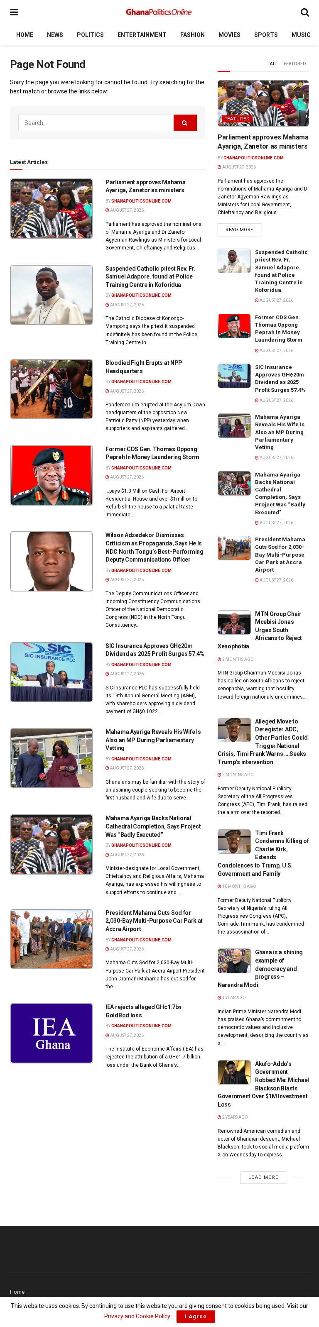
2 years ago (234, 1117)
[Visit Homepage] (159, 12)
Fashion (192, 35)
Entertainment (142, 35)
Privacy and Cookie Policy (137, 1316)
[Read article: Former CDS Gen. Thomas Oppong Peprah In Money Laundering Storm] (51, 475)
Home (24, 35)
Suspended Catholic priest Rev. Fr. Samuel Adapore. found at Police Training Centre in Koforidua (150, 276)
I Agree (196, 1316)
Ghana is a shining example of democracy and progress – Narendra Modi (260, 968)
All (274, 63)
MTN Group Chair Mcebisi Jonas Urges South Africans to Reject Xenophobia (260, 630)
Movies (229, 35)
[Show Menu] (14, 12)
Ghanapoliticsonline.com (141, 201)
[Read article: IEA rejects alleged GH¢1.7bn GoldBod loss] (51, 1033)
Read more (243, 229)
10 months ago (238, 886)
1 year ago (233, 997)
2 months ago (237, 659)
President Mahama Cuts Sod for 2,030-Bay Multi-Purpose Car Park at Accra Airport (154, 920)
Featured (295, 63)
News (55, 35)
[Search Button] (305, 12)
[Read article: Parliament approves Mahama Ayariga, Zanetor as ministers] (51, 208)
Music (301, 35)
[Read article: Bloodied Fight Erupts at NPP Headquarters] (51, 389)
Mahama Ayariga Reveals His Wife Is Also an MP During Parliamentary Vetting (153, 739)
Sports (266, 35)
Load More (263, 1177)
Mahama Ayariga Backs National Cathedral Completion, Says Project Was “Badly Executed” (153, 826)
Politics (90, 35)
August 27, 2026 (126, 210)
